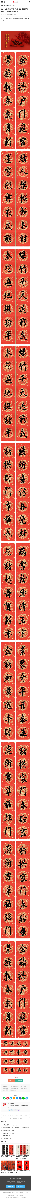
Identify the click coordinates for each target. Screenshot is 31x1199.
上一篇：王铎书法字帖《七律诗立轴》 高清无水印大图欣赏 (15, 1115)
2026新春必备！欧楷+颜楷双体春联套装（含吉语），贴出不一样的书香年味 (22, 1157)
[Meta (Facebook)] (20, 1098)
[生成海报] (26, 1098)
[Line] (23, 1098)
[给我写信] (18, 1110)
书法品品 (15, 2)
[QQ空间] (14, 1098)
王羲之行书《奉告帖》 (8, 1136)
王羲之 (13, 5)
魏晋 (10, 5)
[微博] (7, 1098)
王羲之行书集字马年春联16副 (10, 1125)
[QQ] (10, 1098)
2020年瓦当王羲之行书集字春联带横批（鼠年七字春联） (15, 10)
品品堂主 (12, 1103)
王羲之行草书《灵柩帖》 (9, 1133)
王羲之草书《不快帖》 (8, 1138)
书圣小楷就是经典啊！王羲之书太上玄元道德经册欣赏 (16, 1127)
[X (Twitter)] (17, 1098)
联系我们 (10, 1186)
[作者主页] (15, 1110)
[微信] (4, 1098)
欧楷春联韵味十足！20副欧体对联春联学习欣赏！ (8, 1156)
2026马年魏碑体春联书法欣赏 (23, 1171)
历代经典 (6, 5)
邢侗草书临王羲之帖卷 (8, 1130)
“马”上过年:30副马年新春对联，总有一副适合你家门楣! (8, 1171)
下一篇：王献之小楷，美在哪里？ (15, 1118)
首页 (2, 5)
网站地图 (21, 1195)
